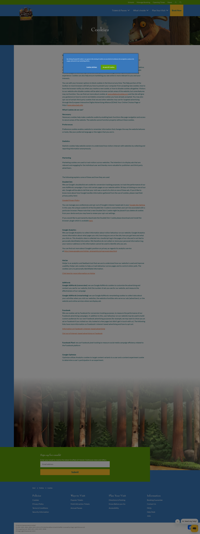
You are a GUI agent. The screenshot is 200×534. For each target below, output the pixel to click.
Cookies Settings (91, 67)
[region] (100, 63)
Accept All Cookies (108, 67)
